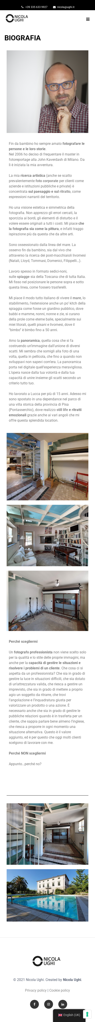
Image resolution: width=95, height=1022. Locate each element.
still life (62, 410)
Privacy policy (36, 990)
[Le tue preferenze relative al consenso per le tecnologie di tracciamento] (87, 1014)
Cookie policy (59, 990)
